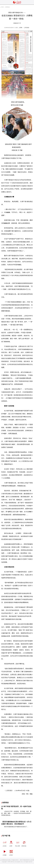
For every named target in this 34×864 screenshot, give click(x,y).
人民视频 (4, 855)
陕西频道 (7, 7)
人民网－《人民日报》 (24, 27)
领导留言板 (24, 846)
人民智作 (11, 855)
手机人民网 (17, 846)
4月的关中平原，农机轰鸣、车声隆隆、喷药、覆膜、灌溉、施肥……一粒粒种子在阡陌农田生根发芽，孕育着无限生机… (16, 813)
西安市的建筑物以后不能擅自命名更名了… (16, 826)
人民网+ (11, 846)
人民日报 (4, 846)
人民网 (2, 7)
